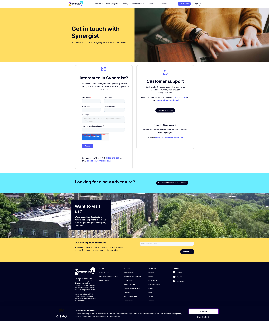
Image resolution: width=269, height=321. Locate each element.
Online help (128, 280)
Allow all (203, 311)
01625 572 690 (112, 158)
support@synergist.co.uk (167, 100)
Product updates (129, 284)
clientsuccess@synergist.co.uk (170, 137)
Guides (150, 288)
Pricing (150, 276)
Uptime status (128, 301)
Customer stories (154, 284)
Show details (202, 317)
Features (151, 272)
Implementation (153, 280)
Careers (151, 301)
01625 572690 (104, 272)
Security (127, 293)
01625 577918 (180, 97)
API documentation (130, 297)
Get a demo (184, 4)
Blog (150, 293)
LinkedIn (180, 272)
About (150, 297)
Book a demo (104, 280)
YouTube (180, 277)
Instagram (180, 281)
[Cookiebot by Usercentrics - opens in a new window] (61, 316)
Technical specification (132, 288)
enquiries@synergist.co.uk (108, 276)
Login (196, 4)
